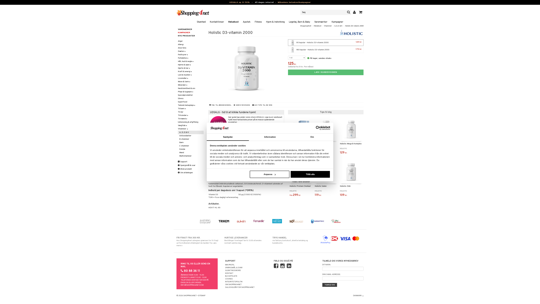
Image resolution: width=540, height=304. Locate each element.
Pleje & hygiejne (185, 92)
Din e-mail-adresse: (331, 274)
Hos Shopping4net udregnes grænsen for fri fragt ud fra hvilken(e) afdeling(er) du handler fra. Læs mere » (197, 242)
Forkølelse (182, 58)
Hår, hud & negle (185, 61)
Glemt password (233, 270)
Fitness (258, 22)
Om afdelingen (186, 173)
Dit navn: (326, 265)
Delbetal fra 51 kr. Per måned (300, 67)
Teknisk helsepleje (186, 105)
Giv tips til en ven (263, 105)
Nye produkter (186, 36)
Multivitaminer (185, 156)
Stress (181, 98)
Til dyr (180, 112)
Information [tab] (270, 137)
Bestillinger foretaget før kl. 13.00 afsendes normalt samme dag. (243, 240)
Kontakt (229, 273)
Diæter (181, 51)
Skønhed (201, 22)
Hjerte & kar (183, 68)
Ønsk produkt (186, 169)
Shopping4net (305, 26)
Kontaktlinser (217, 22)
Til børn (181, 108)
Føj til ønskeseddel (221, 105)
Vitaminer (328, 26)
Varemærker (320, 22)
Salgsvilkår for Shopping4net (240, 287)
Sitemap (201, 296)
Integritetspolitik (234, 282)
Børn (181, 142)
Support (183, 162)
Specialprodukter (185, 95)
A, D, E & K (338, 26)
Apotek (246, 22)
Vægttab (182, 125)
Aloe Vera (182, 48)
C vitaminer (184, 146)
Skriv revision (242, 105)
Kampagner (337, 22)
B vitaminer (184, 139)
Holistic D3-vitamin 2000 (354, 26)
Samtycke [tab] (228, 137)
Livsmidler (182, 78)
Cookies (229, 279)
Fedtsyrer (182, 55)
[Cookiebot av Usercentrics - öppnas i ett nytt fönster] (318, 128)
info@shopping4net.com (192, 285)
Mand (181, 152)
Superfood (182, 102)
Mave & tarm (183, 81)
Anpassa (268, 174)
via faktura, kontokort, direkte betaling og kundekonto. (290, 240)
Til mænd (182, 119)
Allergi (181, 44)
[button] (361, 12)
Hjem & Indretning (275, 22)
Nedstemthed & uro (186, 88)
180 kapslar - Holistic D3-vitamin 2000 (329, 49)
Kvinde (182, 149)
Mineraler (182, 85)
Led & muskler (184, 75)
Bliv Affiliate (231, 276)
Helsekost (233, 22)
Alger (180, 41)
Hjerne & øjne (184, 65)
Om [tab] (312, 137)
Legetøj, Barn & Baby (299, 22)
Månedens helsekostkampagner (294, 2)
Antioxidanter (185, 136)
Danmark (357, 296)
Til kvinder (182, 115)
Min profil (230, 265)
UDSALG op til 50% (239, 2)
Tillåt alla (310, 174)
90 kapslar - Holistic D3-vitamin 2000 (329, 42)
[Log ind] (354, 12)
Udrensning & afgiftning (188, 122)
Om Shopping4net (233, 284)
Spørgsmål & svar (187, 165)
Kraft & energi (184, 71)
